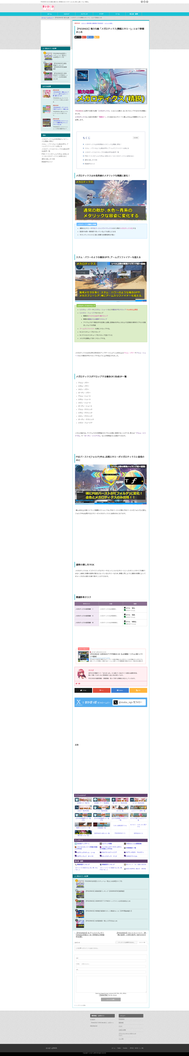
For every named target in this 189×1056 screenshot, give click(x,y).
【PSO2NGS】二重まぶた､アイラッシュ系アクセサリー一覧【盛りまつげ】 (61, 93)
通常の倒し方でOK (91, 160)
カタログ (66, 14)
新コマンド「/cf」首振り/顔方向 (136, 864)
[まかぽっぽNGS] (48, 11)
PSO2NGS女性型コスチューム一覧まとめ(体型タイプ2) (103, 881)
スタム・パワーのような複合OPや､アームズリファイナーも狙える (107, 148)
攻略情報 (94, 23)
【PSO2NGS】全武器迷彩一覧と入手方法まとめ (101, 921)
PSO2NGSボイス (120, 833)
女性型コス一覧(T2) (83, 803)
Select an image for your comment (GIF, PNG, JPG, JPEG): (110, 993)
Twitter (119, 1048)
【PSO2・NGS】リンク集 (136, 1048)
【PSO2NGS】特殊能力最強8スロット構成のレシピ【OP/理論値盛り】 (108, 911)
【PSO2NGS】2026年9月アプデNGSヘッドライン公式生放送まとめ (107, 901)
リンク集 (121, 1039)
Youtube (125, 1048)
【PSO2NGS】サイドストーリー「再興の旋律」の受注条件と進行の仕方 (131, 934)
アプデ (101, 14)
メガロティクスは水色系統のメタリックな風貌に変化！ (103, 144)
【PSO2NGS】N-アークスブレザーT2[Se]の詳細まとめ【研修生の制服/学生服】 (90, 935)
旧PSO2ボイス (138, 833)
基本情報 (89, 23)
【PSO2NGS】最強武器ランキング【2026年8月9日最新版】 (105, 891)
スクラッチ (84, 14)
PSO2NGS (100, 23)
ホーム (50, 14)
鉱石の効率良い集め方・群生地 (136, 868)
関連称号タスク (90, 164)
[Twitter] (76, 684)
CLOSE (136, 137)
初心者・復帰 (134, 14)
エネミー (83, 23)
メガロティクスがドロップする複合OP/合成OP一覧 (102, 152)
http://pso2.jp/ (93, 1026)
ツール (117, 14)
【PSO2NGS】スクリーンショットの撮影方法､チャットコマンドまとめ (60, 122)
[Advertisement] (125, 8)
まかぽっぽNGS (51, 1048)
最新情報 (121, 1022)
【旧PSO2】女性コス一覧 (102, 833)
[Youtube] (79, 684)
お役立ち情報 (122, 1030)
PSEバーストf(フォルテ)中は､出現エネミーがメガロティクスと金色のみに (109, 156)
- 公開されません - (83, 963)
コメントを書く (109, 23)
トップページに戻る (81, 1005)
